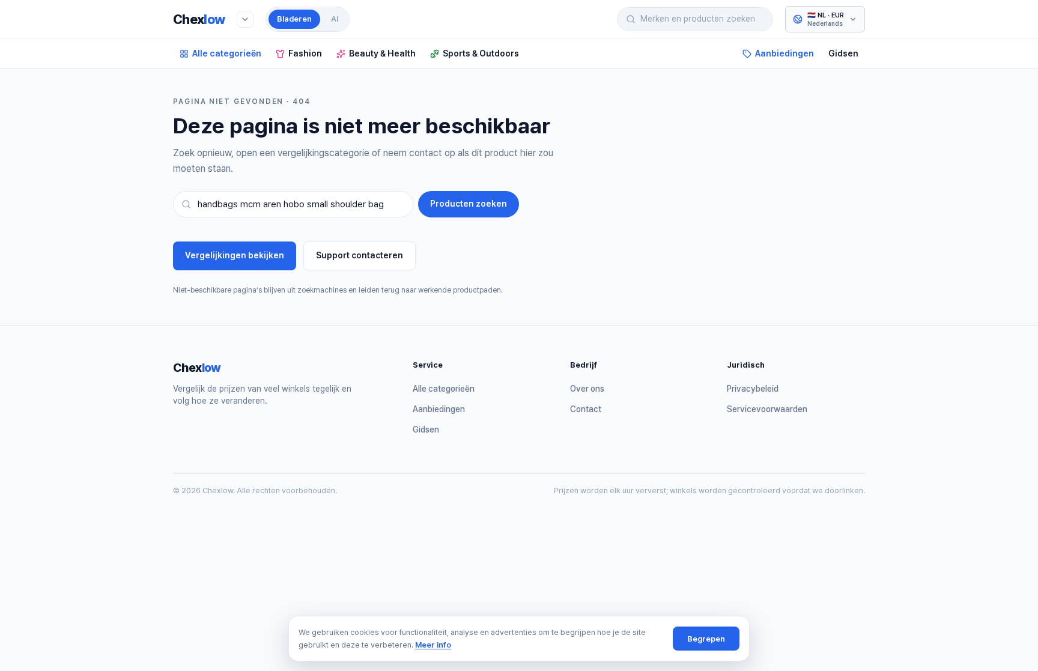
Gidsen (843, 53)
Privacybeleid (752, 388)
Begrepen (706, 638)
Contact (585, 409)
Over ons (587, 388)
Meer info (433, 644)
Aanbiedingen (784, 53)
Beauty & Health (382, 53)
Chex (199, 19)
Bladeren (294, 18)
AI (334, 18)
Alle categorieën (226, 53)
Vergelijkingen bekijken (234, 255)
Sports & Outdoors (481, 53)
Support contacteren (359, 255)
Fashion (305, 53)
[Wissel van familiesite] (245, 19)
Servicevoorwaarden (767, 409)
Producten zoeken (468, 203)
